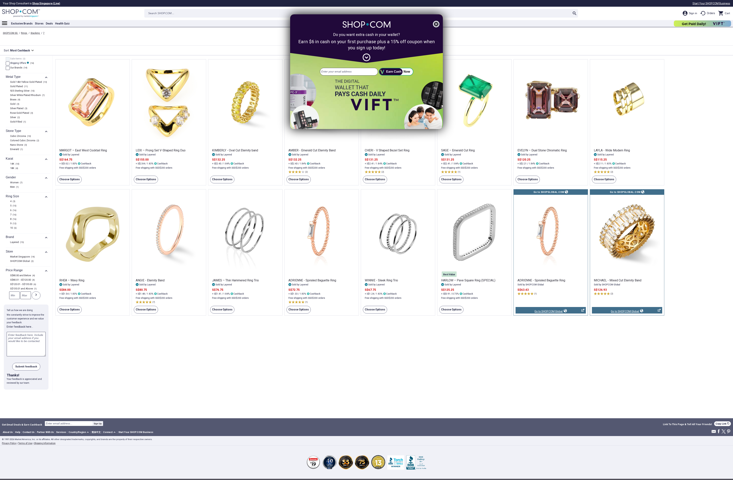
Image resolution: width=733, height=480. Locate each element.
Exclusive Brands (22, 23)
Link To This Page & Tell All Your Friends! (687, 424)
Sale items (17, 59)
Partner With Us (45, 432)
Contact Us (29, 432)
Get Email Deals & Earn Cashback (22, 424)
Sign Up (98, 423)
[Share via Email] (714, 432)
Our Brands (18, 68)
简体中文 (96, 432)
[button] (79, 432)
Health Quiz (62, 23)
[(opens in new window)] (551, 232)
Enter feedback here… (20, 326)
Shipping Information (45, 443)
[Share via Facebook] (719, 431)
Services (61, 432)
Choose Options (68, 180)
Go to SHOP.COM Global (539, 312)
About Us (8, 432)
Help (17, 432)
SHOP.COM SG (10, 33)
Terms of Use (25, 443)
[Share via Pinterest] (729, 431)
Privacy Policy (9, 443)
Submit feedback (26, 366)
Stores (39, 23)
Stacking (35, 33)
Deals (49, 23)
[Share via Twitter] (724, 431)
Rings (24, 33)
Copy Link (722, 423)
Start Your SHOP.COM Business (711, 3)
